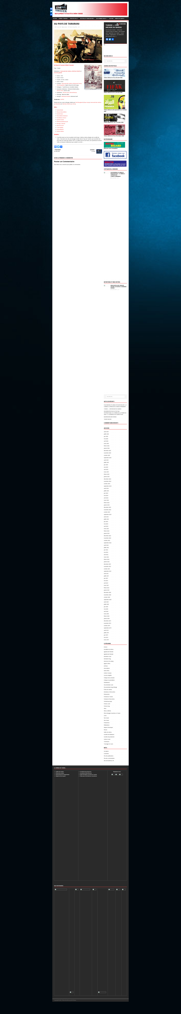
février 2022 (106, 562)
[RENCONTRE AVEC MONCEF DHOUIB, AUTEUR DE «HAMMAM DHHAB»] (107, 393)
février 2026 (106, 449)
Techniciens (106, 744)
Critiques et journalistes (109, 683)
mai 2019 (106, 640)
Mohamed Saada (66, 96)
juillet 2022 (106, 550)
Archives (106, 669)
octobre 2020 (107, 600)
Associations (107, 671)
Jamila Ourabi (60, 119)
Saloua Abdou (60, 131)
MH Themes (73, 1003)
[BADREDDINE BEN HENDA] (115, 51)
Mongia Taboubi (61, 123)
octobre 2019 (107, 628)
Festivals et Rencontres (87, 18)
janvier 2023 (106, 536)
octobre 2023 (107, 515)
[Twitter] (51, 11)
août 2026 (106, 434)
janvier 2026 (106, 451)
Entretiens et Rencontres (112, 285)
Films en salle (74, 18)
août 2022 (106, 548)
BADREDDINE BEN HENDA (110, 420)
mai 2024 (106, 498)
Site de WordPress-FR (109, 763)
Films (76, 27)
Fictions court (107, 707)
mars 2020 (106, 617)
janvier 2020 (106, 621)
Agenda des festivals (108, 655)
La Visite (73, 104)
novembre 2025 (107, 456)
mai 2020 (106, 612)
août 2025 (106, 463)
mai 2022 (106, 555)
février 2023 (106, 534)
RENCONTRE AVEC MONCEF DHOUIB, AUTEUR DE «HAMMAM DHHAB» (118, 290)
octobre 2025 (107, 458)
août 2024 (106, 491)
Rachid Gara (60, 114)
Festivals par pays (108, 704)
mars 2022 (106, 560)
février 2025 (106, 477)
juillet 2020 (106, 607)
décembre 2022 (107, 539)
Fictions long (72, 27)
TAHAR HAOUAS (107, 422)
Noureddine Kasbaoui (62, 115)
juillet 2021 (106, 579)
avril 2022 (106, 557)
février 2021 (106, 591)
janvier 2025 (106, 479)
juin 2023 (106, 524)
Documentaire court (108, 688)
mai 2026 (106, 442)
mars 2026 (106, 446)
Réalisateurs (106, 728)
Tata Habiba (60, 127)
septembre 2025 (107, 460)
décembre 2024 (107, 482)
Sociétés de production (109, 740)
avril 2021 (106, 586)
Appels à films (107, 666)
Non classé (106, 721)
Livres (105, 718)
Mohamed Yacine (77, 83)
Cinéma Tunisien (63, 18)
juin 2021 (106, 581)
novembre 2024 (107, 484)
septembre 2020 (107, 602)
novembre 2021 (107, 569)
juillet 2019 (106, 636)
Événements (107, 697)
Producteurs (106, 725)
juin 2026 (106, 439)
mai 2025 (106, 470)
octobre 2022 (107, 543)
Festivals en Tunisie (108, 699)
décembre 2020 (107, 595)
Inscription (106, 754)
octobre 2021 (107, 572)
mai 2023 (106, 527)
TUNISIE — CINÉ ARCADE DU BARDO (112, 412)
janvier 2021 (106, 593)
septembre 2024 (107, 489)
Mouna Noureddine (61, 112)
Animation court (107, 659)
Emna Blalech (60, 129)
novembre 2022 (107, 541)
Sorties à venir (107, 742)
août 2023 (106, 520)
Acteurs (105, 650)
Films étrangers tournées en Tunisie (112, 716)
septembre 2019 (107, 631)
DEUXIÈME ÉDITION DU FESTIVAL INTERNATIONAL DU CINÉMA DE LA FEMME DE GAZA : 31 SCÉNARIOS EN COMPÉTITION (115, 416)
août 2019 (106, 633)
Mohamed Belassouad (62, 121)
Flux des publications (108, 759)
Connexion (106, 756)
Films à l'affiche (107, 714)
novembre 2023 (107, 512)
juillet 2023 (106, 522)
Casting (111, 18)
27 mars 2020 (59, 27)
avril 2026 (106, 444)
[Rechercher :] (115, 64)
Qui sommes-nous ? (101, 18)
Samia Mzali (60, 110)
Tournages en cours (108, 747)
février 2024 (106, 505)
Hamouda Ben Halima (67, 83)
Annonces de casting (108, 664)
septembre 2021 (107, 574)
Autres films (106, 673)
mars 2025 (106, 475)
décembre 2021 (107, 567)
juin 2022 (106, 553)
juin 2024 (106, 496)
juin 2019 (106, 638)
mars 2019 (106, 643)
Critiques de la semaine (109, 681)
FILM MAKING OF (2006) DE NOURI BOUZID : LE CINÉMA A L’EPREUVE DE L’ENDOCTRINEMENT (118, 177)
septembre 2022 (107, 546)
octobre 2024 (107, 486)
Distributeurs (107, 685)
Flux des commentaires (109, 761)
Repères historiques (108, 730)
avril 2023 (106, 529)
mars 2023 (106, 531)
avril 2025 (106, 472)
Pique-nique (87, 102)
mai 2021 (106, 583)
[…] (110, 37)
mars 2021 (106, 588)
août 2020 (106, 605)
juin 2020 (106, 609)
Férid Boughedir (61, 85)
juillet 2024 (106, 494)
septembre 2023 (107, 517)
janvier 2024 (106, 508)
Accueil (55, 18)
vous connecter (63, 164)
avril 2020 (106, 614)
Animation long (107, 662)
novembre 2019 (107, 626)
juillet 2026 (106, 437)
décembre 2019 (107, 624)
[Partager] (51, 14)
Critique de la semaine (111, 172)
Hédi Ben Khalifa (66, 104)
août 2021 (106, 576)
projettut (65, 27)
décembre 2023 (107, 510)
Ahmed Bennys (73, 92)
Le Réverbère (57, 104)
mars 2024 (106, 503)
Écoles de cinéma (108, 692)
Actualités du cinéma (108, 652)
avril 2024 (106, 501)
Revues (105, 733)
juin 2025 (106, 468)
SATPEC (62, 99)
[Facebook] (51, 8)
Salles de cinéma (107, 735)
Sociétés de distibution (109, 737)
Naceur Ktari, (60, 90)
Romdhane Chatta (61, 117)
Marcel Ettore (60, 125)
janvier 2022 (106, 565)
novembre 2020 (107, 598)
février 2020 (106, 619)
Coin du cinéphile (108, 678)
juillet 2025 (106, 465)
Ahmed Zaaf (66, 92)
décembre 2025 (107, 453)
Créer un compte (119, 18)
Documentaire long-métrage (110, 690)
